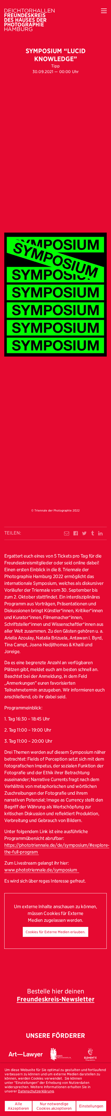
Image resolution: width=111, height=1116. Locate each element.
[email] (66, 533)
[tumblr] (92, 533)
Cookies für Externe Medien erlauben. (55, 932)
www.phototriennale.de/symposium (41, 870)
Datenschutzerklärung (36, 1091)
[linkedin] (100, 533)
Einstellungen (91, 1106)
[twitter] (84, 533)
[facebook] (75, 533)
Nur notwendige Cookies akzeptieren (54, 1106)
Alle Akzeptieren (18, 1106)
